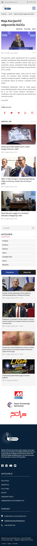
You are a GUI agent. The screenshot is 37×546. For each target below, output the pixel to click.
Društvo (19, 29)
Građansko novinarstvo (12, 501)
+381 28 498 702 (9, 525)
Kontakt (15, 543)
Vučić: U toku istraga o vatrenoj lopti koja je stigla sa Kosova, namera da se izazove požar (18, 181)
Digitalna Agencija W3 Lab (23, 540)
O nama (3, 543)
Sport (4, 253)
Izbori (4, 261)
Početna (4, 14)
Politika (27, 29)
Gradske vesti (7, 257)
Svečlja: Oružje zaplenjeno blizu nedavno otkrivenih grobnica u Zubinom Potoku (16, 294)
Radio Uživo (32, 2)
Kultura (5, 249)
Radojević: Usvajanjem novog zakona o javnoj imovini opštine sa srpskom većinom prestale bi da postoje (18, 321)
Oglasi (9, 543)
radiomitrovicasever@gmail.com (15, 521)
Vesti (11, 14)
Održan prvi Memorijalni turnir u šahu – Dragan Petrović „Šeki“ (16, 148)
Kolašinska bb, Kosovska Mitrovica (15, 516)
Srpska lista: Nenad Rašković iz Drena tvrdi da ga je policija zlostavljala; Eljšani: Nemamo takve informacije (18, 349)
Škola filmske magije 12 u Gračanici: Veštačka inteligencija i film (15, 214)
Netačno (5, 265)
